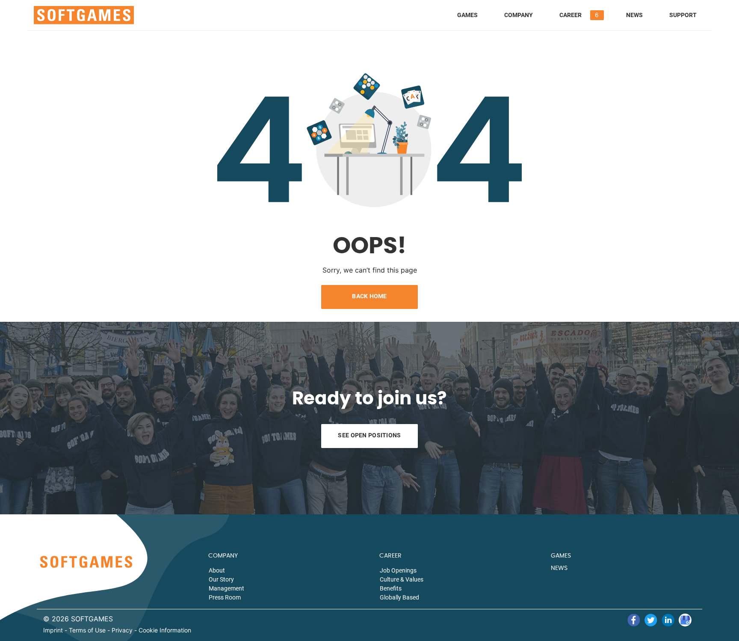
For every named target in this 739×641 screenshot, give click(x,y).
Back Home (369, 296)
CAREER (390, 556)
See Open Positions (369, 435)
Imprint (53, 630)
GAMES (561, 556)
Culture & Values (401, 579)
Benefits (391, 588)
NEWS (559, 568)
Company (518, 15)
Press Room (225, 597)
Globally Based (399, 597)
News (634, 15)
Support (683, 15)
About (217, 570)
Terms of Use (87, 630)
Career (570, 15)
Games (467, 15)
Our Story (221, 579)
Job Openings (398, 570)
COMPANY (223, 556)
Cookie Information (165, 630)
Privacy (122, 630)
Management (226, 588)
